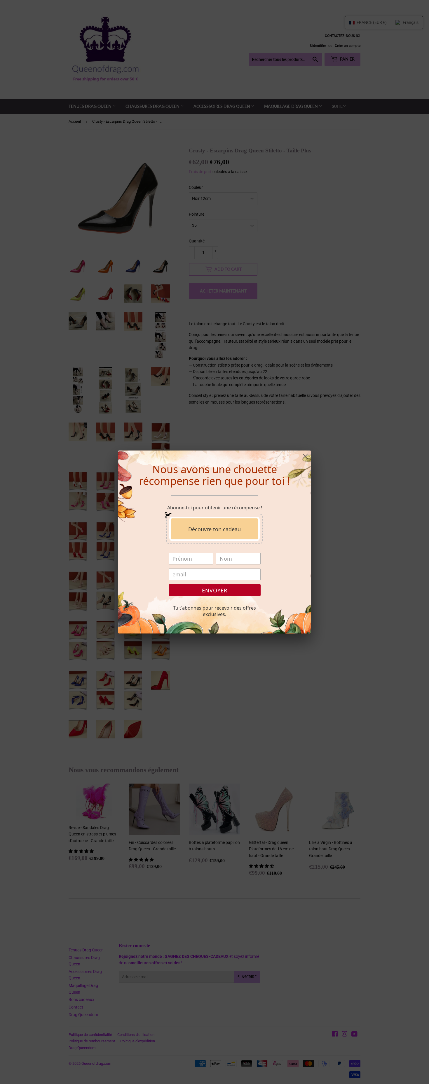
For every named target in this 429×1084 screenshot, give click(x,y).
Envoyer (214, 590)
